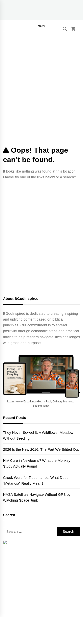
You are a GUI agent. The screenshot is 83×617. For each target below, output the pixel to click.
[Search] (65, 28)
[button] (41, 25)
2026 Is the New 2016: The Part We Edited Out (41, 449)
